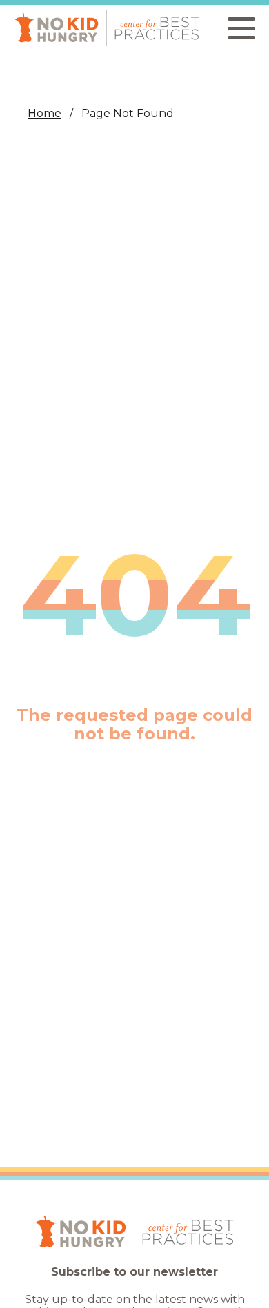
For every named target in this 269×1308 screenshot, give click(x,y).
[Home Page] (107, 28)
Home (44, 113)
